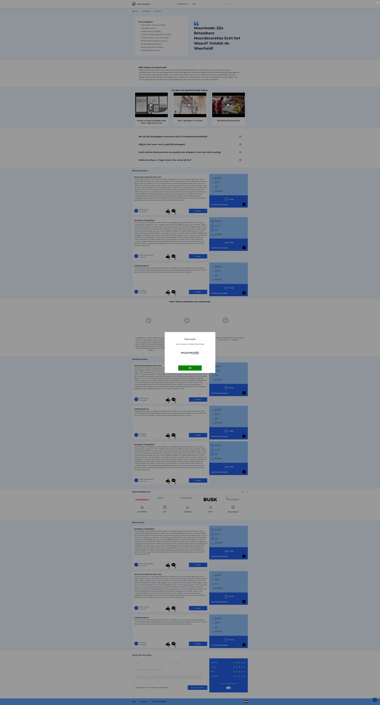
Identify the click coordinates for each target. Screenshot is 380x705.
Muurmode (190, 339)
